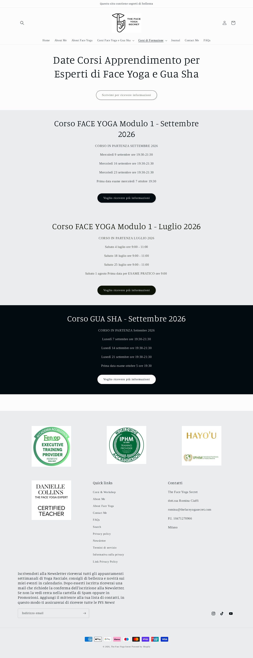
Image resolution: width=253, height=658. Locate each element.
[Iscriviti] (84, 613)
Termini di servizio (104, 547)
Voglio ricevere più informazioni (126, 198)
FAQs (96, 519)
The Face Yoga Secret (121, 647)
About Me (99, 499)
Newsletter (99, 540)
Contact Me (100, 512)
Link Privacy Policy (105, 561)
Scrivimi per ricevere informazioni (126, 95)
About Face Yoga (103, 506)
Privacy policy (102, 533)
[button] (22, 23)
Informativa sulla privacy (108, 554)
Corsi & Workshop (104, 492)
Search (97, 526)
